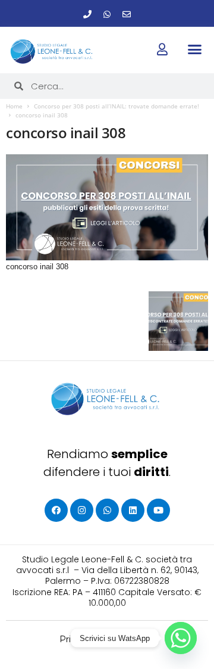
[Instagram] (81, 510)
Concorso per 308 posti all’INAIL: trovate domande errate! (116, 106)
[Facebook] (56, 510)
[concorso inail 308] (107, 207)
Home (14, 106)
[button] (194, 49)
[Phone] (87, 14)
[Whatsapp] (107, 14)
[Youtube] (158, 510)
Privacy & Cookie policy (107, 639)
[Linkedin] (132, 510)
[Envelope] (126, 14)
